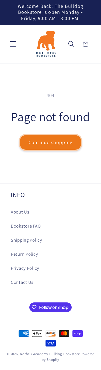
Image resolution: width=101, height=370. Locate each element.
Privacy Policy (25, 268)
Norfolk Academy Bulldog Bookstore (50, 354)
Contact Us (22, 282)
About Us (20, 212)
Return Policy (24, 254)
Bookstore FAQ (26, 226)
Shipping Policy (26, 240)
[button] (13, 44)
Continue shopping (50, 142)
